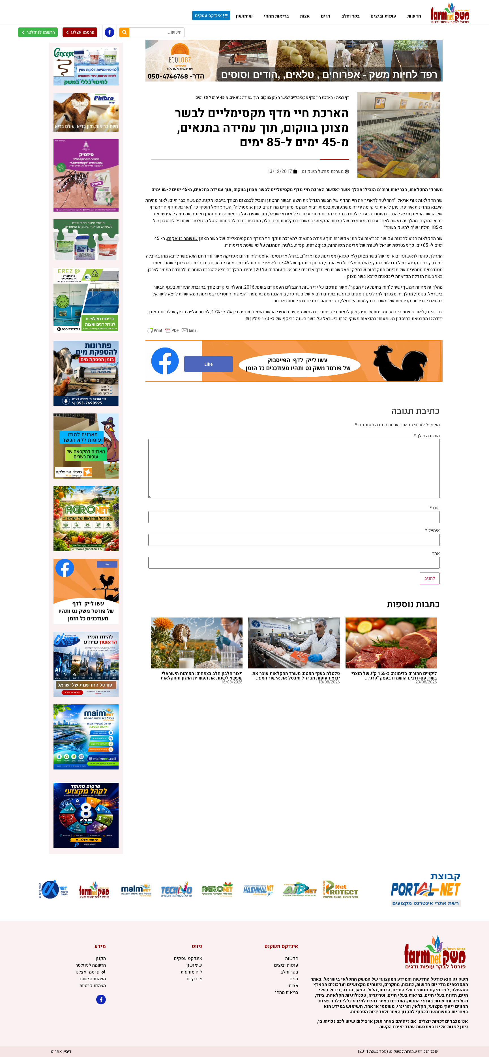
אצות (305, 16)
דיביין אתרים (61, 1051)
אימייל (432, 530)
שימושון (244, 16)
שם (435, 508)
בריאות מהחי (276, 16)
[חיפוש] (124, 32)
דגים (326, 16)
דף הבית (342, 97)
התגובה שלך (427, 436)
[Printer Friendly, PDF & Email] (172, 330)
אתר (436, 553)
